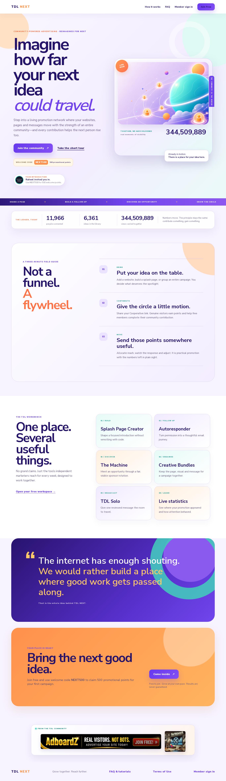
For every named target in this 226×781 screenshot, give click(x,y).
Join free (206, 6)
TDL (20, 7)
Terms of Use (162, 771)
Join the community (33, 148)
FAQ (167, 6)
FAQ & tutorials (120, 771)
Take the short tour (70, 148)
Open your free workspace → (36, 491)
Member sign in (184, 6)
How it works (152, 6)
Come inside (164, 674)
